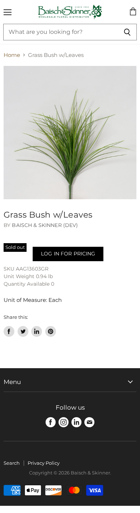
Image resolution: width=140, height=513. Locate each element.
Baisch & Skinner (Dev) (45, 225)
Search (12, 463)
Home (12, 55)
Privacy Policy (44, 463)
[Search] (127, 32)
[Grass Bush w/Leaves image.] (70, 132)
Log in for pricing (68, 253)
